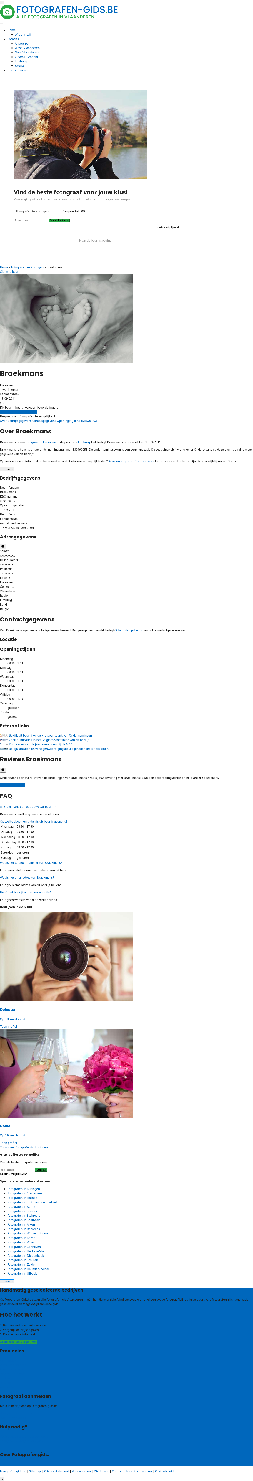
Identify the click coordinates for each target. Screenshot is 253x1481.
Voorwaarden (81, 1471)
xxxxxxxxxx (7, 555)
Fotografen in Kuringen (27, 267)
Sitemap (35, 1471)
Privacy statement (56, 1471)
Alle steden (8, 1387)
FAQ (94, 421)
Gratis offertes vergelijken (18, 412)
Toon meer (7, 1281)
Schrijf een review (12, 785)
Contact (5, 1445)
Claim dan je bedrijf (130, 630)
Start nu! (41, 1169)
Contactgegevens (44, 421)
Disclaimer (101, 1471)
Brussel (20, 66)
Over (3, 421)
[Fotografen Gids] (59, 18)
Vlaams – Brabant (12, 1374)
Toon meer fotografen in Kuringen (24, 1147)
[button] (28, 807)
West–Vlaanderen (27, 48)
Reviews (85, 421)
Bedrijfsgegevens (19, 421)
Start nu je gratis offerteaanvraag (132, 461)
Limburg (21, 61)
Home (11, 30)
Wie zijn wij (23, 34)
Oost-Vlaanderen (27, 52)
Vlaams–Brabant (26, 57)
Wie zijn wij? (9, 1464)
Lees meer (7, 469)
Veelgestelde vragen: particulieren (24, 1436)
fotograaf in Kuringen (41, 442)
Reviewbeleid (164, 1471)
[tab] (126, 806)
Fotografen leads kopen (16, 1413)
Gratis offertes (17, 70)
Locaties (13, 39)
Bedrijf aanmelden (13, 1418)
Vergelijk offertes (59, 220)
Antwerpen (22, 43)
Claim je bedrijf (10, 272)
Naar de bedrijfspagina (95, 240)
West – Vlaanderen (13, 1365)
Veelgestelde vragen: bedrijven (21, 1441)
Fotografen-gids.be (13, 1471)
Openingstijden (68, 421)
